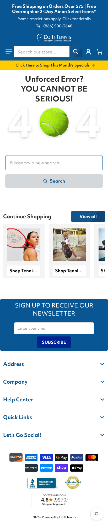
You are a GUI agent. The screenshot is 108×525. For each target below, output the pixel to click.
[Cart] (99, 51)
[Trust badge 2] (73, 483)
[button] (8, 51)
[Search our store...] (75, 51)
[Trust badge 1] (42, 483)
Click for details (76, 18)
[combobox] (48, 51)
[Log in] (88, 51)
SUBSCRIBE (54, 342)
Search (57, 181)
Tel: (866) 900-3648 (54, 26)
